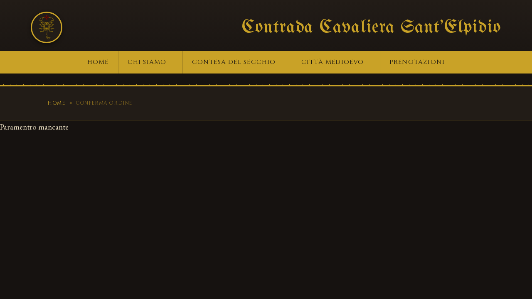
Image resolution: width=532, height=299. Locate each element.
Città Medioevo (332, 62)
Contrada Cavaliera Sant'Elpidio (371, 27)
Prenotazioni (417, 62)
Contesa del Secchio (234, 62)
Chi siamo (147, 62)
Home (98, 62)
